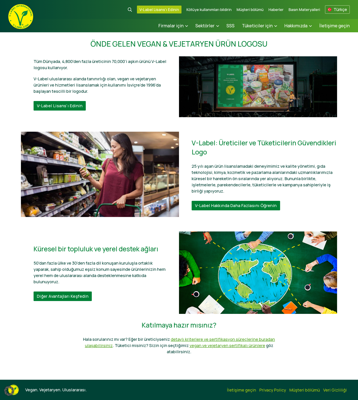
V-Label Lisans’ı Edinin (159, 9)
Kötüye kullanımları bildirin (209, 9)
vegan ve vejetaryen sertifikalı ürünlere (227, 345)
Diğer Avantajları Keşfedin (62, 296)
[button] (9, 391)
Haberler (276, 9)
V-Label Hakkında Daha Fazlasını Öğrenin (236, 205)
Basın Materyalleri (304, 9)
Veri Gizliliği (335, 390)
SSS (230, 26)
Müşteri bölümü (250, 9)
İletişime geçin (334, 26)
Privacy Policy (272, 390)
